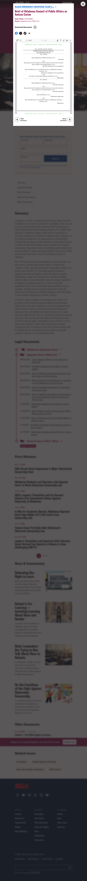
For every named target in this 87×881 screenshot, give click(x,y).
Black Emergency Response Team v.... (34, 6)
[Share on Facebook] (16, 34)
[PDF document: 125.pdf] (43, 76)
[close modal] (83, 4)
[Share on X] (20, 34)
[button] (25, 33)
